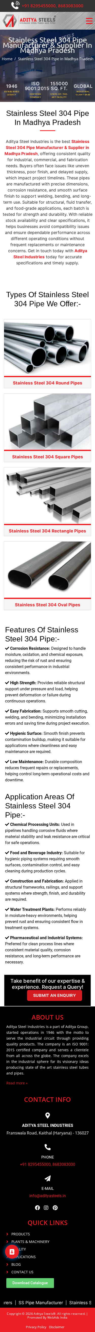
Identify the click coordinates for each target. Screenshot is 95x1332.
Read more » (17, 1083)
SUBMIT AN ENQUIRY (54, 995)
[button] (30, 1283)
